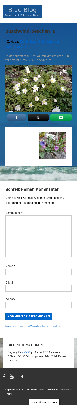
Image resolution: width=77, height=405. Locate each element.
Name (9, 266)
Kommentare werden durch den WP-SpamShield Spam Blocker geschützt (32, 326)
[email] (20, 377)
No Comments (43, 60)
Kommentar (13, 212)
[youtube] (12, 377)
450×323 (26, 352)
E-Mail (9, 282)
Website (10, 299)
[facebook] (5, 377)
